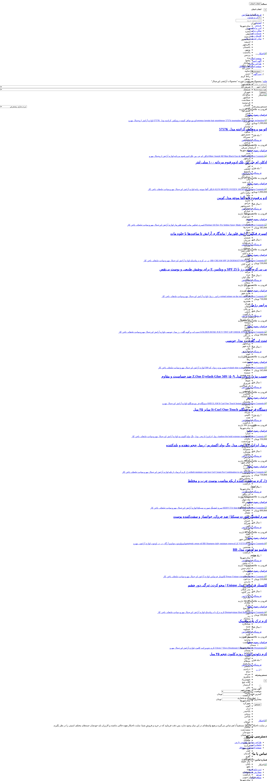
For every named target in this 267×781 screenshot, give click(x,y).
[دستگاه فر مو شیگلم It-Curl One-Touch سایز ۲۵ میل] (214, 403)
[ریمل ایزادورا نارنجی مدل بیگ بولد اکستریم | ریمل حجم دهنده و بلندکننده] (199, 436)
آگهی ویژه (256, 688)
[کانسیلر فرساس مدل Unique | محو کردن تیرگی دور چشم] (215, 576)
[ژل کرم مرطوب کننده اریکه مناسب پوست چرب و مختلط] (194, 472)
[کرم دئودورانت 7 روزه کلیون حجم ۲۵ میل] (218, 648)
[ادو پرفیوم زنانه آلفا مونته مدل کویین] (207, 189)
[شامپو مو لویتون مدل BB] (200, 543)
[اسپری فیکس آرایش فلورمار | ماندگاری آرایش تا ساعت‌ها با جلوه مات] (197, 225)
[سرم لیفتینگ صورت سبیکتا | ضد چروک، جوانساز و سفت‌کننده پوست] (208, 508)
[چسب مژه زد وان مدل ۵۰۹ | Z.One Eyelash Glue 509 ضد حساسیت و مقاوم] (212, 367)
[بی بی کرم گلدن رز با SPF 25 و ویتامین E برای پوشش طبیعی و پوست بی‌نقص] (205, 260)
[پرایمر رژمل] (214, 296)
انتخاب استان (255, 4)
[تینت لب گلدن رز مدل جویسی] (193, 332)
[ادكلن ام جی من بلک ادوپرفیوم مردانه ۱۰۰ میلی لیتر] (208, 156)
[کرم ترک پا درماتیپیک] (212, 612)
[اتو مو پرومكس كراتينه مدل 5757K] (197, 120)
